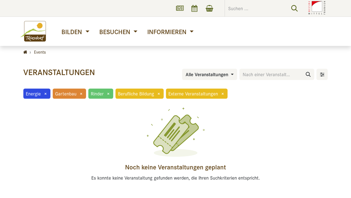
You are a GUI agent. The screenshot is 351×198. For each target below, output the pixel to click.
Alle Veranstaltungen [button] (208, 74)
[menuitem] (75, 31)
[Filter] (322, 74)
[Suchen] (294, 8)
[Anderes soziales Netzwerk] (179, 8)
